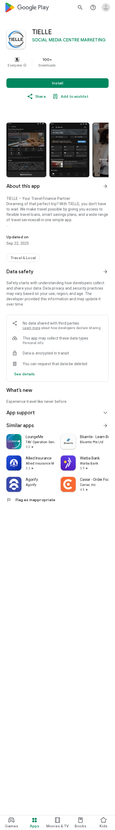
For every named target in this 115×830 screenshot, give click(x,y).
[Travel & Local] (23, 258)
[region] (57, 62)
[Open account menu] (105, 7)
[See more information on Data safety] (105, 271)
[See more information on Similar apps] (105, 425)
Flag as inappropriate (30, 499)
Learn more (31, 328)
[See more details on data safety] (24, 374)
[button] (24, 65)
